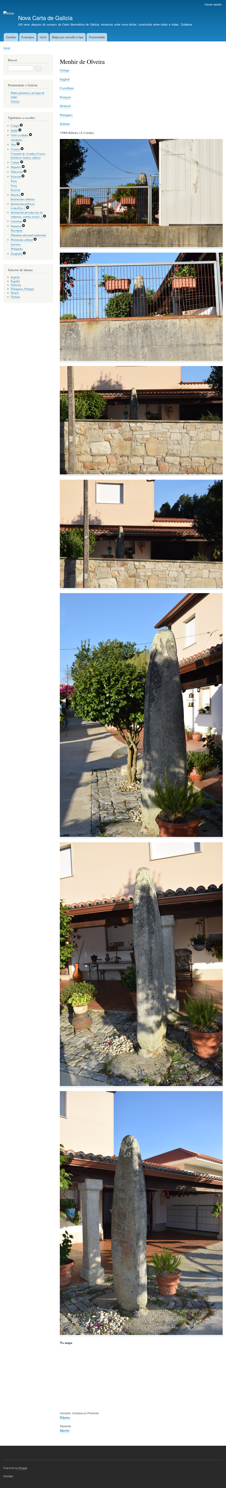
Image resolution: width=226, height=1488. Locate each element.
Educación (17, 172)
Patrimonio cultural (22, 240)
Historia (16, 195)
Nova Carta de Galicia (45, 18)
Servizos (16, 244)
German (15, 297)
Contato (11, 37)
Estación (16, 176)
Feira (14, 181)
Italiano (65, 123)
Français (65, 97)
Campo (15, 126)
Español (15, 281)
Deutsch (65, 106)
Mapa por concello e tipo (67, 37)
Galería (15, 101)
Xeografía (17, 253)
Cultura (15, 162)
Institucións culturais (23, 199)
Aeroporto (16, 140)
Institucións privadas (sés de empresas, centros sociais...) (27, 214)
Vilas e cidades (20, 135)
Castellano (67, 88)
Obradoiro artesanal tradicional (28, 235)
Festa (14, 185)
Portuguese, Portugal (22, 289)
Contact (8, 1476)
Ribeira (65, 1417)
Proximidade (97, 37)
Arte (14, 144)
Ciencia (16, 149)
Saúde (14, 130)
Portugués (66, 115)
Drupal (23, 1468)
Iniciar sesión (213, 4)
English (65, 79)
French (15, 293)
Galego (64, 70)
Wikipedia (17, 249)
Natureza (16, 226)
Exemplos (27, 37)
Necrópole (17, 230)
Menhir (65, 1430)
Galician (16, 285)
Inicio (43, 37)
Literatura (17, 221)
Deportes (16, 167)
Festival (15, 190)
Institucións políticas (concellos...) (23, 206)
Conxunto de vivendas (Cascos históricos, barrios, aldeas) (28, 155)
